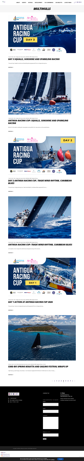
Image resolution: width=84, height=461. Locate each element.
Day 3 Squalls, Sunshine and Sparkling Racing (34, 59)
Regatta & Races (35, 56)
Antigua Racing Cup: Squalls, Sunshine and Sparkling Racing (38, 122)
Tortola (44, 364)
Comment (45, 415)
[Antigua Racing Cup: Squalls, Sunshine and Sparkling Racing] (39, 93)
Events (24, 56)
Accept (60, 459)
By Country (21, 56)
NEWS (31, 56)
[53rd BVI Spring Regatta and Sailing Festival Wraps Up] (42, 337)
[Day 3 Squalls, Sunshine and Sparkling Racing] (42, 34)
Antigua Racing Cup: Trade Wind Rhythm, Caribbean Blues (40, 244)
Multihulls (27, 56)
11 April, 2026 (10, 118)
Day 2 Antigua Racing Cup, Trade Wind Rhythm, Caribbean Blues (40, 182)
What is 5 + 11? (46, 432)
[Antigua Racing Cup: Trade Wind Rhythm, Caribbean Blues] (39, 217)
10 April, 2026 (10, 242)
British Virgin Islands (20, 364)
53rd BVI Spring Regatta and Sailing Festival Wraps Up (38, 366)
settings (52, 459)
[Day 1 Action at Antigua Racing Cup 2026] (42, 277)
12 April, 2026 (10, 56)
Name (44, 401)
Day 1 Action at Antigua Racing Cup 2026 (30, 301)
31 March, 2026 (10, 364)
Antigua (17, 56)
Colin (14, 56)
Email (44, 408)
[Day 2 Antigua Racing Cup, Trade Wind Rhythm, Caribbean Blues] (42, 155)
